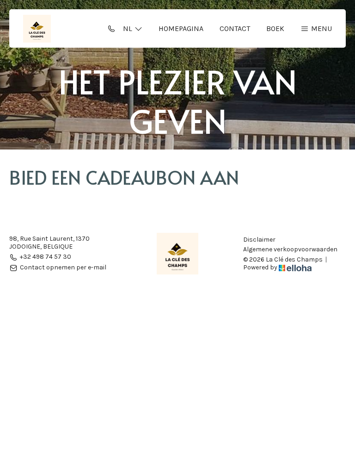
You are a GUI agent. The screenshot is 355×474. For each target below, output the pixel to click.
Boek (275, 28)
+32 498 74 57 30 (45, 257)
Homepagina (181, 28)
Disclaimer (259, 239)
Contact (235, 28)
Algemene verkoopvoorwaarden (290, 249)
